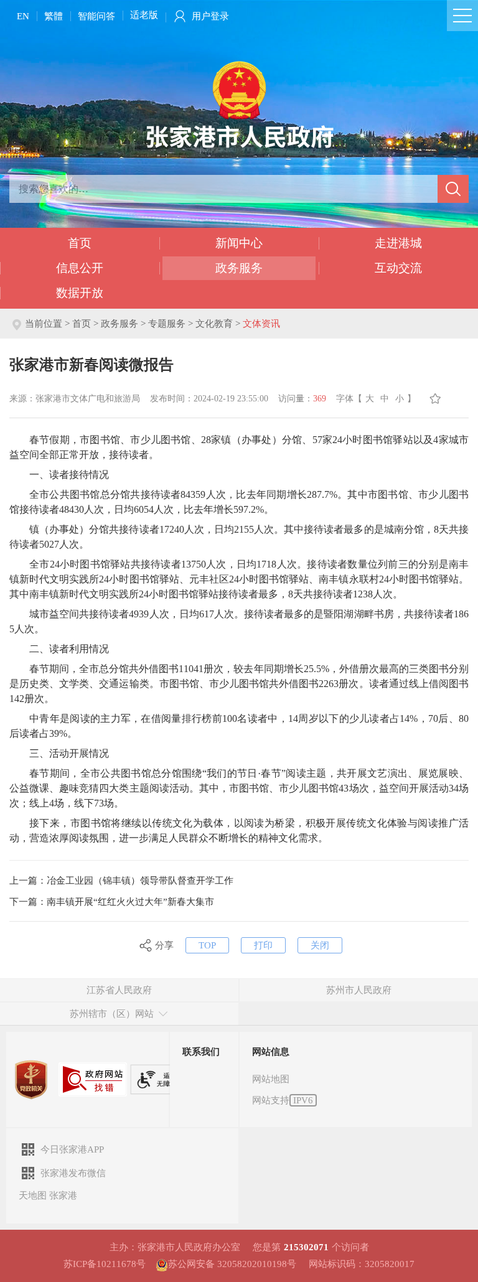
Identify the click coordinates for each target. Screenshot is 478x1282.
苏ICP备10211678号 (104, 1264)
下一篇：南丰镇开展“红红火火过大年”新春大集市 (111, 902)
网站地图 (270, 1079)
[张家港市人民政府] (239, 104)
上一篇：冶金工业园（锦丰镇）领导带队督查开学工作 (121, 881)
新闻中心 (239, 243)
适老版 (144, 15)
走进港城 (398, 243)
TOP (207, 945)
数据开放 (79, 292)
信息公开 (79, 267)
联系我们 (201, 1052)
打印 (263, 945)
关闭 (320, 945)
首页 (79, 243)
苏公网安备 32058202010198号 (232, 1264)
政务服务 (239, 267)
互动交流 (398, 267)
